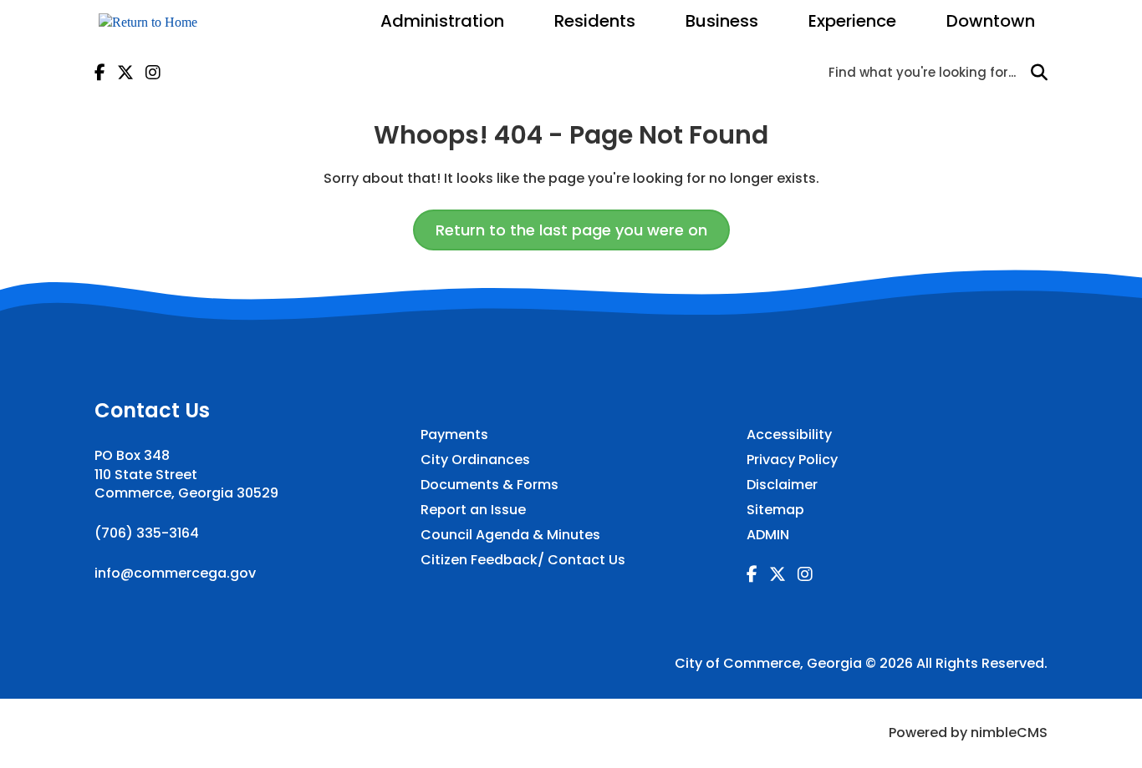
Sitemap (775, 510)
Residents (594, 21)
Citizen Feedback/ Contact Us (523, 560)
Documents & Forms (489, 485)
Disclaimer (782, 485)
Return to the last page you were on (571, 230)
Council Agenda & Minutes (510, 535)
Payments (454, 435)
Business (722, 21)
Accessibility (789, 435)
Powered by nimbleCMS (968, 732)
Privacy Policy (792, 460)
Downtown (990, 21)
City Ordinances (475, 460)
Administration (442, 21)
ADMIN (768, 535)
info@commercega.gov (175, 573)
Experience (852, 21)
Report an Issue (473, 510)
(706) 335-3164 (146, 533)
